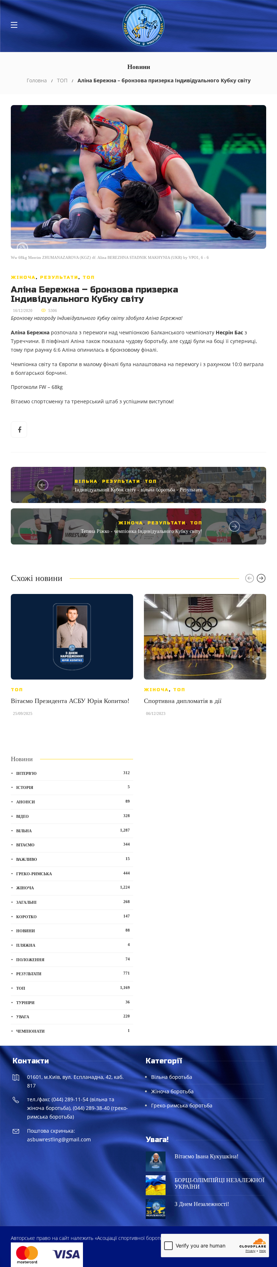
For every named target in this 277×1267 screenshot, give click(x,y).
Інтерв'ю (73, 773)
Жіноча (23, 277)
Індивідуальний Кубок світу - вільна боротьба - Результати (139, 490)
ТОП (62, 80)
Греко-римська (73, 873)
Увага (73, 1016)
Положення (73, 959)
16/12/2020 (22, 310)
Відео (73, 816)
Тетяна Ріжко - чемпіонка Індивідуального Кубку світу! (141, 531)
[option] (71, 658)
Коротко (73, 916)
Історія (73, 787)
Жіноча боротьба (172, 1091)
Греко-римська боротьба (181, 1105)
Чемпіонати (73, 1030)
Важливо (73, 859)
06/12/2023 (156, 713)
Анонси (73, 801)
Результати (59, 277)
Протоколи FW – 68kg (37, 387)
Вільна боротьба (171, 1076)
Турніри (73, 1002)
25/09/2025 (22, 713)
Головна (37, 80)
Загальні (73, 901)
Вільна (86, 481)
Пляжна (73, 944)
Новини (73, 930)
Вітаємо (73, 844)
